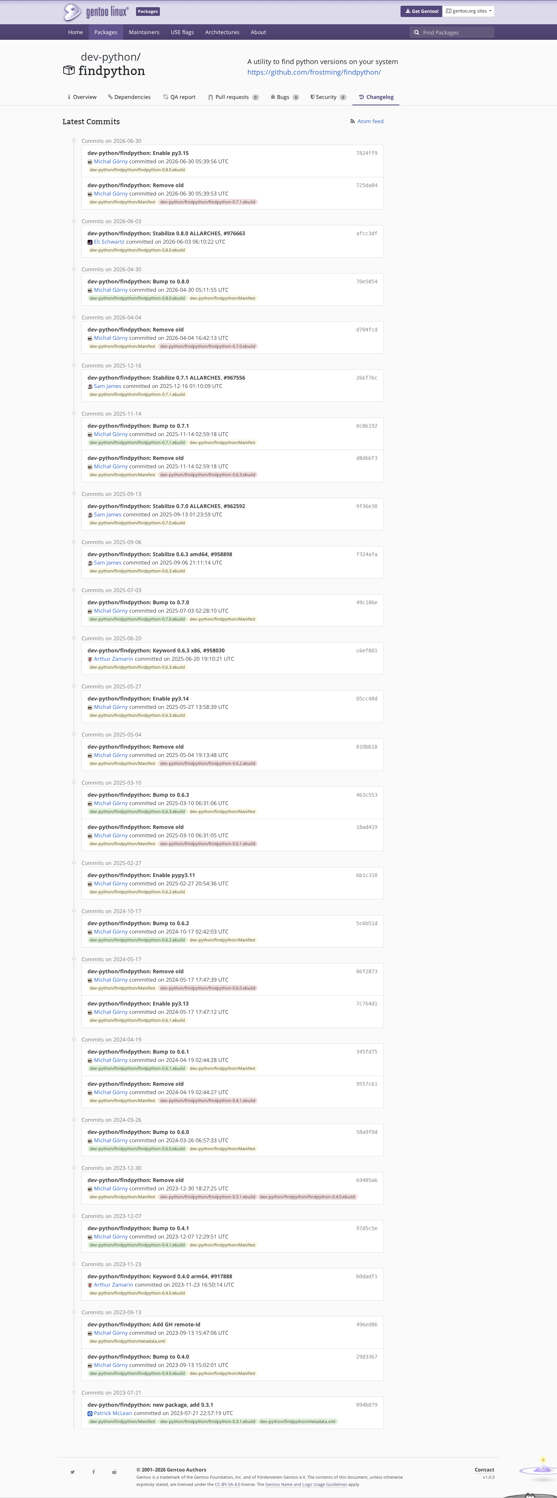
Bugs (286, 96)
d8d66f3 (366, 458)
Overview (84, 96)
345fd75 (366, 1052)
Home (75, 32)
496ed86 (366, 1324)
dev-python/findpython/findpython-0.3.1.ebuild (207, 1196)
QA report (182, 96)
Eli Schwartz (109, 241)
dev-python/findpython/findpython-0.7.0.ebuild (207, 346)
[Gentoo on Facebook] (93, 1472)
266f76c (366, 378)
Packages (105, 32)
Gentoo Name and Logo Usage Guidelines (306, 1484)
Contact (484, 1470)
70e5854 (366, 281)
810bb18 (366, 747)
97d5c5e (366, 1228)
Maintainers (144, 32)
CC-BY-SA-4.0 (227, 1484)
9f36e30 (366, 506)
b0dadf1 (366, 1276)
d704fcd (366, 330)
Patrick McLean (113, 1413)
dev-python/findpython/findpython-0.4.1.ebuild (207, 1100)
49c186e (366, 602)
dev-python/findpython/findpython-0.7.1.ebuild (207, 202)
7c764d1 (366, 1004)
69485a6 (366, 1180)
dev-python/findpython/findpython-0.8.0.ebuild (137, 169)
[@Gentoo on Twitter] (73, 1472)
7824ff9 (366, 153)
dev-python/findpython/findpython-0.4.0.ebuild (307, 1196)
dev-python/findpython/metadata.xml (127, 1341)
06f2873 (366, 971)
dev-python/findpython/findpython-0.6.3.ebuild (207, 474)
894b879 (366, 1405)
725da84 (366, 185)
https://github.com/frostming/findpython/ (314, 72)
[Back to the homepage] (96, 12)
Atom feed (370, 121)
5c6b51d (366, 923)
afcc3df (366, 233)
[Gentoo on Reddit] (114, 1472)
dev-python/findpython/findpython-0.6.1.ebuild (207, 843)
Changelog (379, 96)
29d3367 (366, 1357)
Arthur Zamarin (113, 658)
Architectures (222, 32)
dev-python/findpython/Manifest (122, 202)
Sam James (108, 385)
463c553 (366, 795)
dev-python (109, 57)
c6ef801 (366, 650)
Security (329, 96)
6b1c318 (366, 875)
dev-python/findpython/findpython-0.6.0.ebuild (207, 988)
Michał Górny (111, 161)
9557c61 (366, 1084)
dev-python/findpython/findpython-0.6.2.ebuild (207, 763)
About (258, 32)
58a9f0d (366, 1132)
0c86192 (366, 426)
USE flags (182, 32)
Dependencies (132, 96)
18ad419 (366, 827)
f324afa (366, 554)
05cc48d (366, 699)
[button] (422, 11)
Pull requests (235, 96)
